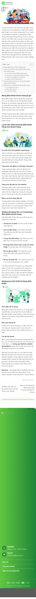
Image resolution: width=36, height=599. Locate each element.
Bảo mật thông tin (12, 89)
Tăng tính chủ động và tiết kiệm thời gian (18, 75)
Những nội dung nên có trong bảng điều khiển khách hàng (17, 82)
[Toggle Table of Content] (31, 64)
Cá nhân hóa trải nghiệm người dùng (16, 73)
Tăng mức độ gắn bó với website (16, 77)
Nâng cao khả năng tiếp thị (14, 79)
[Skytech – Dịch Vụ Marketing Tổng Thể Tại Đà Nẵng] (7, 3)
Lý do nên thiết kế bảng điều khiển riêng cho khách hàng (17, 70)
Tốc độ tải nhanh (11, 91)
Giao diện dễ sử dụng (12, 87)
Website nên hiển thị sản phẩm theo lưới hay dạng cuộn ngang (10, 389)
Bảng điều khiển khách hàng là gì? (15, 67)
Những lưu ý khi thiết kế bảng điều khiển (17, 85)
